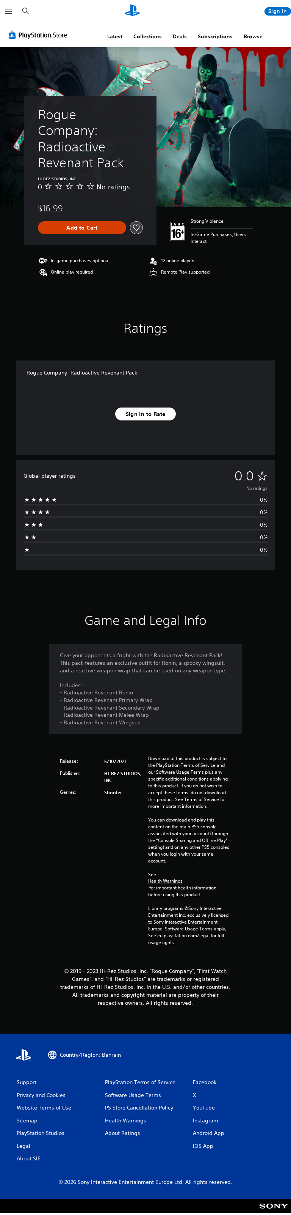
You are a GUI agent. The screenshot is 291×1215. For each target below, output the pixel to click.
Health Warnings (165, 881)
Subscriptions (215, 36)
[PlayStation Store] (39, 35)
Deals (180, 36)
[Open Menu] (8, 11)
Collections (147, 36)
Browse (253, 36)
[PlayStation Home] (132, 11)
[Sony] (274, 1210)
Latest (114, 36)
